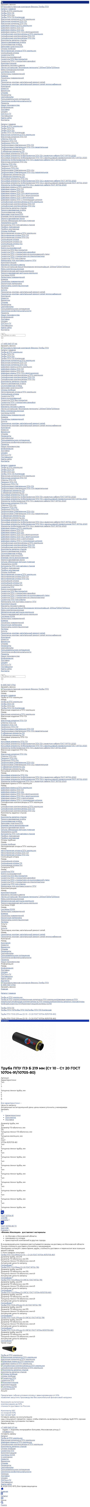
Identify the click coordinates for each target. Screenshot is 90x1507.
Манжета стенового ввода (13, 65)
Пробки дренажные (10, 227)
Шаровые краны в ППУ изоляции (16, 26)
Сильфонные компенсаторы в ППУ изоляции (22, 34)
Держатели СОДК (9, 223)
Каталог (4, 1436)
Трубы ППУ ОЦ (7, 15)
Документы (10, 1117)
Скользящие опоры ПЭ (11, 242)
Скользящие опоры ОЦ (11, 244)
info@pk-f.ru (8, 1432)
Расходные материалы (11, 283)
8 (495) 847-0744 (8, 685)
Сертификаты (7, 97)
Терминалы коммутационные (14, 286)
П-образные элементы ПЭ (13, 149)
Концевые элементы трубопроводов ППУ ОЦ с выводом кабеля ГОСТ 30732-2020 (38, 181)
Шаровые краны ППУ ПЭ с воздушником (20, 32)
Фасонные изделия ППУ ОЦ (14, 23)
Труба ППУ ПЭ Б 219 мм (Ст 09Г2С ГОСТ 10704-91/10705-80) (27, 1330)
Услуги (4, 290)
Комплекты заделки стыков (13, 40)
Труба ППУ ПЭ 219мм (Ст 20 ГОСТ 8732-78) (20, 1267)
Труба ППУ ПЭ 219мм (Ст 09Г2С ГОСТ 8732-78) (21, 1280)
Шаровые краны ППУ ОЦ (12, 30)
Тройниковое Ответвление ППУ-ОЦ (17, 170)
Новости (5, 88)
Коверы (4, 76)
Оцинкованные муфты (11, 44)
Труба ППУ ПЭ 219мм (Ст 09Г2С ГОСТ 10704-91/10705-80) (26, 1292)
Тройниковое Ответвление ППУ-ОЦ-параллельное (24, 172)
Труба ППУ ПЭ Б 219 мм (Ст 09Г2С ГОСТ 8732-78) (23, 1318)
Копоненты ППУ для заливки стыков (18, 225)
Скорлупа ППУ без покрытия (14, 59)
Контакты (5, 330)
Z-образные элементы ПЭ (12, 151)
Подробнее (6, 1265)
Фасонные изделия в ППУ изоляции (18, 19)
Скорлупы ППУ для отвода (13, 258)
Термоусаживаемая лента (13, 218)
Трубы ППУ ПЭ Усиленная (13, 17)
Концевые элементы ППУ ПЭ (14, 153)
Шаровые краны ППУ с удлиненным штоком (21, 200)
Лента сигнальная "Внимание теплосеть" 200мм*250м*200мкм (30, 67)
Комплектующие (8, 63)
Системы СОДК (8, 72)
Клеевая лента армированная (14, 216)
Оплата (4, 111)
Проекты (5, 313)
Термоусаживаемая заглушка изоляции (19, 273)
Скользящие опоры (10, 53)
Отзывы (4, 93)
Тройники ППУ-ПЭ (9, 143)
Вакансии (5, 91)
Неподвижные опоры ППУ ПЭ (15, 235)
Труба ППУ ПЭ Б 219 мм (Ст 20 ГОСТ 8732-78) (21, 1305)
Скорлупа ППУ (7, 55)
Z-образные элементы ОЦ (13, 177)
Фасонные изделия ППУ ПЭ (14, 21)
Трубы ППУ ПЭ (7, 13)
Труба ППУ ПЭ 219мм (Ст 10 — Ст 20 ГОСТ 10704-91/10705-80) (28, 1255)
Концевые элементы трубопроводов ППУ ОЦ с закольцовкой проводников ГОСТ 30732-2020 (44, 183)
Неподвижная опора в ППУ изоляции (18, 51)
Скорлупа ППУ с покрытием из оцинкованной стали (25, 254)
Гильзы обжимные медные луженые (18, 221)
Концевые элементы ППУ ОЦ (14, 179)
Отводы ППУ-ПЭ (8, 139)
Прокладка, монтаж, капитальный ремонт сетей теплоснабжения (31, 84)
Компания (5, 296)
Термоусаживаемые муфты (13, 42)
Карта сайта (6, 118)
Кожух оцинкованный (11, 57)
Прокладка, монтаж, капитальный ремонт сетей (23, 82)
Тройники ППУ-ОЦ (10, 168)
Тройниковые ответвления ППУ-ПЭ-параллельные (24, 147)
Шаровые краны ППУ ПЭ (12, 28)
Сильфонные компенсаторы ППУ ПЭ (18, 36)
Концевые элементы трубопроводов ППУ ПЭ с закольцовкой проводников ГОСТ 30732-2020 (44, 158)
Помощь (5, 1474)
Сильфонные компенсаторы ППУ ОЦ (18, 38)
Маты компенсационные (12, 70)
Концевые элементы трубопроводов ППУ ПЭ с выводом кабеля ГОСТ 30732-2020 (38, 156)
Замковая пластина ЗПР (12, 46)
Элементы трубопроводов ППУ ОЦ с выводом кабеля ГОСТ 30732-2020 (34, 185)
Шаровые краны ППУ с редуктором (17, 197)
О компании (7, 1457)
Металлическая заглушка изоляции (17, 271)
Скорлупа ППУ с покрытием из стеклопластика (22, 256)
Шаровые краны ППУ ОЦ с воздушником (20, 195)
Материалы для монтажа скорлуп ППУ (18, 260)
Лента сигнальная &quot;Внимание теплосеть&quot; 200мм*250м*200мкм (35, 267)
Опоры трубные (8, 49)
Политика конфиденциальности (16, 101)
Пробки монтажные (10, 229)
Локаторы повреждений (12, 78)
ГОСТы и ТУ (6, 114)
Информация (7, 317)
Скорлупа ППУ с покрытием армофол (18, 61)
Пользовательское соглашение (15, 99)
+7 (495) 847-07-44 (9, 344)
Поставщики (7, 116)
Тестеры (4, 288)
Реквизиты (6, 95)
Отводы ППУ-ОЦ (8, 164)
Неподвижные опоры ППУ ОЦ (15, 237)
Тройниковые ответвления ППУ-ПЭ (17, 145)
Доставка (5, 109)
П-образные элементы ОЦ (13, 174)
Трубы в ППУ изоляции (11, 11)
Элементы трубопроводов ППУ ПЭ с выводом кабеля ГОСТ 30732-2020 (33, 160)
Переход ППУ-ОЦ (9, 166)
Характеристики (13, 1115)
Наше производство (10, 315)
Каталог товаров (8, 124)
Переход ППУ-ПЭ (9, 141)
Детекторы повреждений (13, 74)
